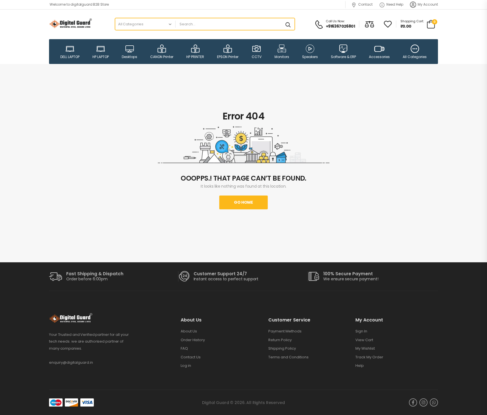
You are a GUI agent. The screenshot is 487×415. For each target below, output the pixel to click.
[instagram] (423, 402)
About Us (189, 331)
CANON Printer (161, 56)
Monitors (282, 56)
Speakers (310, 56)
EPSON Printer (227, 56)
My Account (428, 4)
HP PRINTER (195, 56)
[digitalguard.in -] (70, 24)
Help (359, 365)
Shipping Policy (282, 348)
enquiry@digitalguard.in (71, 362)
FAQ (184, 348)
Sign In (361, 331)
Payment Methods (285, 331)
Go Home (243, 202)
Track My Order (369, 357)
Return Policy (280, 340)
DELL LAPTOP (69, 56)
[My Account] (413, 4)
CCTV (257, 56)
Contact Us (191, 357)
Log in (186, 365)
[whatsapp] (434, 402)
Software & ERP (343, 56)
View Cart (364, 340)
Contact (365, 4)
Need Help (394, 4)
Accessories (379, 56)
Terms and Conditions (288, 357)
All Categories (415, 56)
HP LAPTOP (100, 56)
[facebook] (413, 402)
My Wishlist (365, 348)
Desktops (129, 56)
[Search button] (288, 24)
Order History (193, 340)
